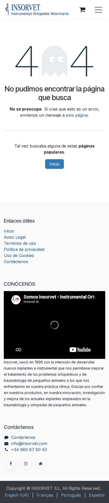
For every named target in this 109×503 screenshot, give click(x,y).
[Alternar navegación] (98, 10)
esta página (77, 115)
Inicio (54, 164)
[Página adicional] (41, 463)
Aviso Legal (15, 237)
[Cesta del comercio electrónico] (82, 9)
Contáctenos (16, 261)
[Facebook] (11, 463)
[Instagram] (26, 463)
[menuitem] (17, 495)
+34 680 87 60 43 (29, 449)
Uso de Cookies (19, 255)
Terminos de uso (20, 243)
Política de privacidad (24, 249)
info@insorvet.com (29, 443)
